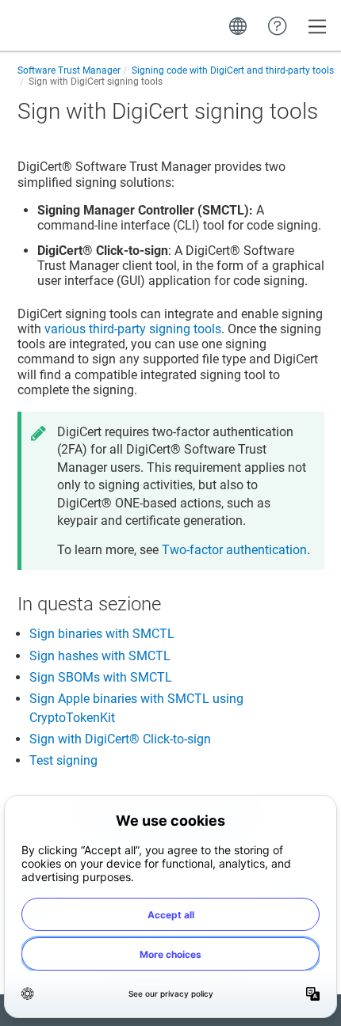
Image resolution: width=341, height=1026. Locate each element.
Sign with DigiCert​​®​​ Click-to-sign (120, 739)
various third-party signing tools (132, 328)
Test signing (63, 760)
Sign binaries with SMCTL (101, 633)
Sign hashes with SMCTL (99, 655)
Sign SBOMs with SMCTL (100, 677)
